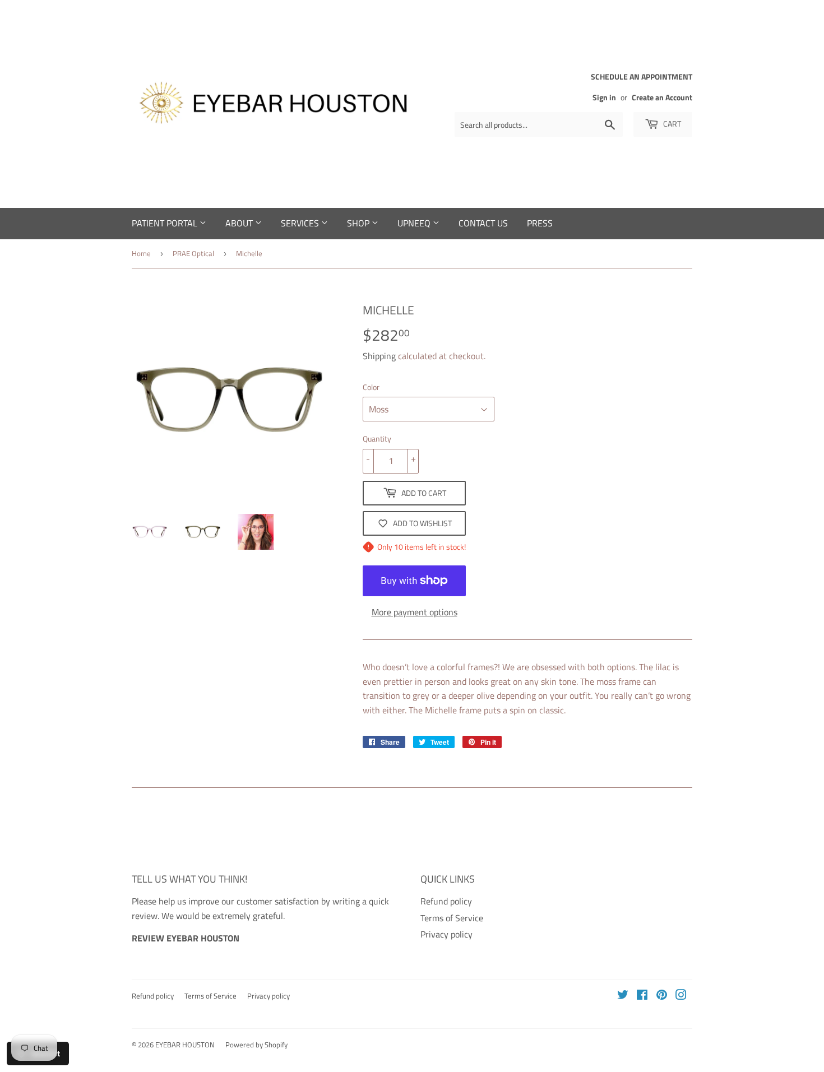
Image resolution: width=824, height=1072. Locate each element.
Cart (671, 123)
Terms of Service (451, 918)
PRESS (540, 223)
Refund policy (446, 901)
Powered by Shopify (256, 1044)
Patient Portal (166, 223)
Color (371, 387)
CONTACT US (483, 223)
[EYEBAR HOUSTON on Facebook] (642, 996)
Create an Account (662, 97)
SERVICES (301, 223)
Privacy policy (446, 934)
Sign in (604, 97)
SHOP (359, 223)
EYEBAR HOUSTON (185, 1044)
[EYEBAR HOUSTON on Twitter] (622, 996)
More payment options (414, 612)
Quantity (377, 438)
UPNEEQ (415, 223)
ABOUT (240, 223)
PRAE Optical (193, 253)
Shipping (379, 356)
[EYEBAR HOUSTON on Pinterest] (662, 996)
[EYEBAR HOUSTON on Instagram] (681, 996)
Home (141, 253)
